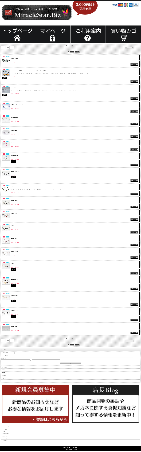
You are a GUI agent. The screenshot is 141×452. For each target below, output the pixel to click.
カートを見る (4, 429)
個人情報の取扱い (5, 436)
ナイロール (4, 372)
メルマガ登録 (4, 440)
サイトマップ (4, 438)
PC (77, 447)
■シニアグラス (5, 367)
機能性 (3, 369)
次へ (77, 51)
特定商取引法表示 (5, 433)
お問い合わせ (4, 442)
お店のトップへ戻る (6, 426)
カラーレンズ (4, 375)
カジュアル (4, 381)
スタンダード (4, 378)
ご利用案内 (4, 431)
